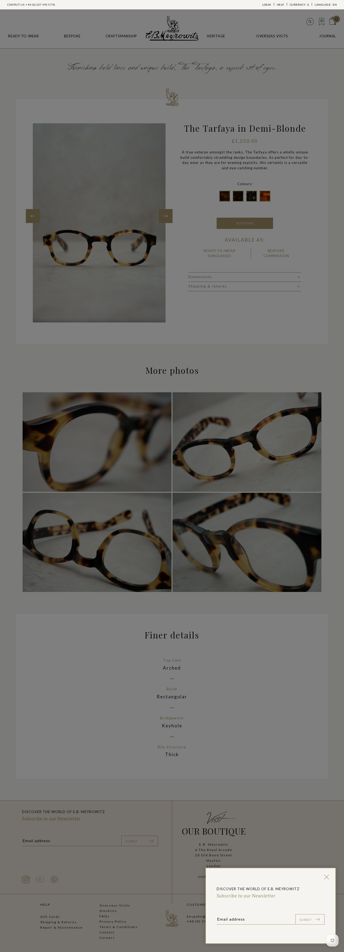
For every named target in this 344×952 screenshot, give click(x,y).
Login (266, 4)
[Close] (325, 877)
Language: (326, 4)
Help (280, 4)
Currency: (299, 4)
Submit (305, 919)
